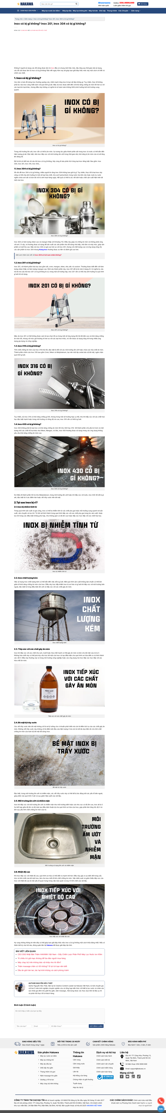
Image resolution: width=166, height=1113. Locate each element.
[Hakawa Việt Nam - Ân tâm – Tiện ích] (25, 4)
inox (52, 68)
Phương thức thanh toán (131, 1103)
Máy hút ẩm (93, 11)
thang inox (43, 249)
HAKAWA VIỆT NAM (94, 1105)
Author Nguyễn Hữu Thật (38, 30)
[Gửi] (76, 4)
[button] (29, 11)
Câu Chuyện (123, 11)
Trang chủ (18, 19)
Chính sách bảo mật (140, 1100)
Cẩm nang (135, 11)
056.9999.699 (126, 3)
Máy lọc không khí (80, 11)
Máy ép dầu (67, 11)
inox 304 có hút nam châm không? (47, 255)
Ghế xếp (102, 11)
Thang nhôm (112, 11)
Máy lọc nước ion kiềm (51, 11)
